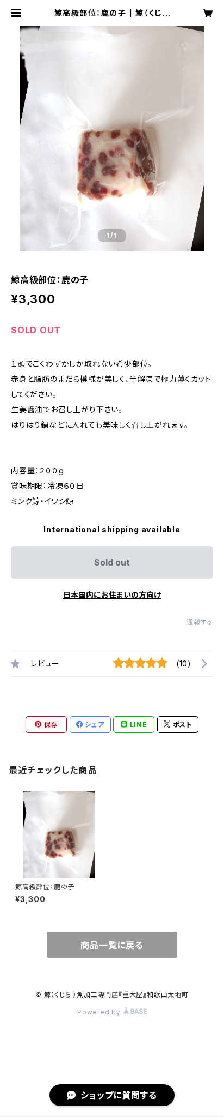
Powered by (100, 1012)
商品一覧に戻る (112, 945)
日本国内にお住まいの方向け (112, 594)
